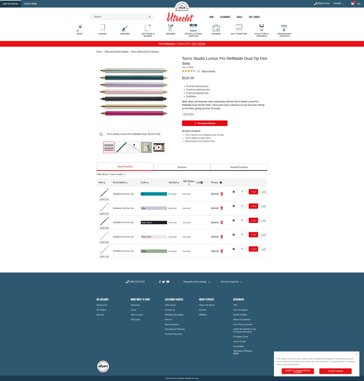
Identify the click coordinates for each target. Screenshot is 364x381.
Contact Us (170, 310)
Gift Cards (254, 17)
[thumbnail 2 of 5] (121, 147)
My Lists (100, 315)
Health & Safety (240, 315)
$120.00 (188, 78)
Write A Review (208, 71)
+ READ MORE (188, 114)
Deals (239, 17)
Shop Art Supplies (10, 3)
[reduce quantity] (239, 192)
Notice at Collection (242, 319)
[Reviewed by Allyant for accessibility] (103, 372)
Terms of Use (239, 341)
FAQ (235, 305)
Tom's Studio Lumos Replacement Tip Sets (204, 135)
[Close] (357, 354)
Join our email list (229, 281)
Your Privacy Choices (242, 324)
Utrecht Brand (30, 3)
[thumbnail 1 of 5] (109, 147)
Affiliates (203, 315)
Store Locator (137, 315)
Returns (168, 319)
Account (337, 3)
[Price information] (221, 194)
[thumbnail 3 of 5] (134, 147)
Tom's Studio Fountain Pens (198, 138)
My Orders (101, 310)
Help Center (170, 305)
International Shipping (175, 329)
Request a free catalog (195, 281)
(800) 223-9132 (323, 3)
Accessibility (238, 346)
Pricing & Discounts (173, 334)
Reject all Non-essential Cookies (297, 371)
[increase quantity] (245, 192)
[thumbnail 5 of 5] (159, 147)
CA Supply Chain (240, 336)
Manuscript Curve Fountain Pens (200, 141)
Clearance (225, 17)
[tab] (125, 166)
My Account (102, 305)
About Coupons (172, 324)
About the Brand (206, 305)
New (211, 17)
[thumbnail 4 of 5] (146, 147)
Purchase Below (206, 123)
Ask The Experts (240, 310)
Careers (202, 310)
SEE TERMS (198, 44)
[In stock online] (233, 191)
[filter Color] (117, 174)
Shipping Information (174, 315)
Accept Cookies (335, 371)
